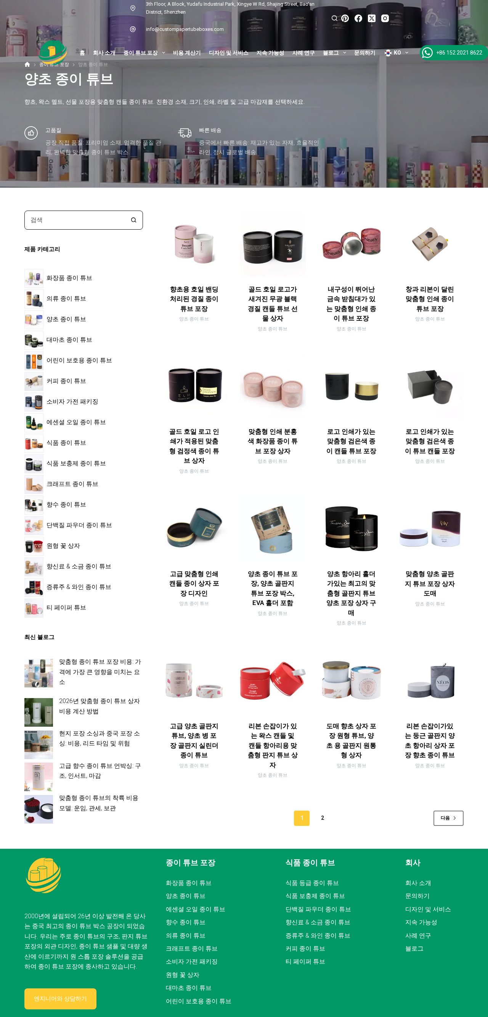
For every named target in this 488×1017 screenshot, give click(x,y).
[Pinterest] (345, 18)
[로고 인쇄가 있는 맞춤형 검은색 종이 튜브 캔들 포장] (430, 386)
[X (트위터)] (372, 18)
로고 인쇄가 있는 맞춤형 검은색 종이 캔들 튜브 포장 (351, 441)
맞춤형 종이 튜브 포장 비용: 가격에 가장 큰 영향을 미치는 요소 (100, 672)
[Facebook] (358, 18)
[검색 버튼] (133, 220)
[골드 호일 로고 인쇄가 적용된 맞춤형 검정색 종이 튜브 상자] (194, 386)
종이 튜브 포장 (141, 53)
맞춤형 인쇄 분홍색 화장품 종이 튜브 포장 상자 (273, 441)
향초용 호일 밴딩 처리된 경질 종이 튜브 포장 (194, 298)
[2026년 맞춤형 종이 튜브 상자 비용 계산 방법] (38, 712)
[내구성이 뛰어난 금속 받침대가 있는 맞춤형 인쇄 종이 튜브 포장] (351, 244)
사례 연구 (303, 53)
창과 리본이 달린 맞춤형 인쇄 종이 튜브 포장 (430, 298)
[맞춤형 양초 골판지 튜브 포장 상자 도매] (430, 529)
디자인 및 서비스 (229, 53)
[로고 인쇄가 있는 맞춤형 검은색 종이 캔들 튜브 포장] (351, 386)
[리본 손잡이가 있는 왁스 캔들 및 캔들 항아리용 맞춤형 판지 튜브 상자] (272, 680)
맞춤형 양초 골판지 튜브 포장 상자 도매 (430, 583)
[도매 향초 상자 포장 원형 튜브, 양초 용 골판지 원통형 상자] (351, 680)
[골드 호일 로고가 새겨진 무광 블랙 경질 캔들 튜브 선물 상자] (272, 244)
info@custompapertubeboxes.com (185, 29)
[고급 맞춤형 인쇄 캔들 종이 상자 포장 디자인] (194, 529)
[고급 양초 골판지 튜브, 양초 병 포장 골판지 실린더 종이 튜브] (194, 680)
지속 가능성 (270, 53)
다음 (445, 818)
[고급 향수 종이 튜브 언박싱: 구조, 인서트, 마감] (38, 777)
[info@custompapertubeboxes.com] (133, 29)
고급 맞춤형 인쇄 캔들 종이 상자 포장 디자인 (194, 583)
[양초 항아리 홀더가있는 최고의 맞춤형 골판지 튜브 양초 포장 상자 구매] (351, 529)
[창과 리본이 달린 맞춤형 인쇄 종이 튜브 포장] (430, 244)
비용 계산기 (187, 53)
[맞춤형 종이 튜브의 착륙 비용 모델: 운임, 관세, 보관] (38, 809)
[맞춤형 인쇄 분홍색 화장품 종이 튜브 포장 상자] (272, 386)
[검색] (334, 18)
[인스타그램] (385, 18)
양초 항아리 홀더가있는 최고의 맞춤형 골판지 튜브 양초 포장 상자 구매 (351, 593)
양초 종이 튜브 (194, 319)
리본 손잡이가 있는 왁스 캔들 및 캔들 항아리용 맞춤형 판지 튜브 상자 (273, 745)
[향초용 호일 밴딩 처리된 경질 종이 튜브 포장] (194, 244)
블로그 (331, 53)
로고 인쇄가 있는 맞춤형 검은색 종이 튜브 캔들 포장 (430, 441)
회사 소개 (104, 53)
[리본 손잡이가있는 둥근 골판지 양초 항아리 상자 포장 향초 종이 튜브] (430, 680)
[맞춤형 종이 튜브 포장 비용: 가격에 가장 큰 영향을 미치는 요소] (38, 673)
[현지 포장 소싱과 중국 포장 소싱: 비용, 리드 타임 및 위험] (38, 745)
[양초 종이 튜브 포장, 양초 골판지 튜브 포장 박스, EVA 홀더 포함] (272, 529)
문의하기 (365, 53)
